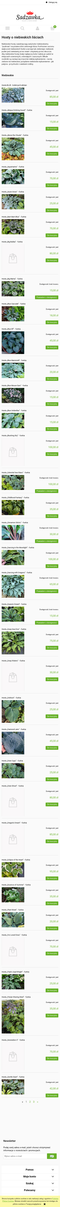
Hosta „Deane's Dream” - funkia (14, 604)
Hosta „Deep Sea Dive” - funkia (14, 629)
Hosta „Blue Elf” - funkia (11, 329)
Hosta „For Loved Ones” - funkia (14, 935)
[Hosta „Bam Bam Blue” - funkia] (13, 226)
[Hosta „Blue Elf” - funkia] (13, 342)
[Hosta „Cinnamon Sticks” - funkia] (13, 532)
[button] (7, 28)
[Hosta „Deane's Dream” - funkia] (13, 614)
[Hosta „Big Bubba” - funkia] (13, 258)
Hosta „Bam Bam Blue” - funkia (14, 217)
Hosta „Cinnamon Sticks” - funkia (15, 522)
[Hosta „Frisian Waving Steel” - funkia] (13, 1016)
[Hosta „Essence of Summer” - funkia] (13, 894)
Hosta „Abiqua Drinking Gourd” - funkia (17, 110)
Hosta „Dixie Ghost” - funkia (13, 786)
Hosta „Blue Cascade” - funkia (13, 304)
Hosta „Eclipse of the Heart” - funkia (16, 860)
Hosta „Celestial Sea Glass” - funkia (16, 472)
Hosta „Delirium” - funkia (11, 698)
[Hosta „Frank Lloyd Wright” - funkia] (13, 981)
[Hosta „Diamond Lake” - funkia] (13, 743)
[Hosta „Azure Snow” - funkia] (13, 201)
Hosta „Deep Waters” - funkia (13, 661)
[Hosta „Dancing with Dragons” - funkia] (13, 586)
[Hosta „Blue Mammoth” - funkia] (13, 370)
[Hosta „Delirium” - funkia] (13, 711)
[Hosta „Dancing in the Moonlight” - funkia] (13, 557)
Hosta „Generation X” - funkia (13, 1040)
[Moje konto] (37, 28)
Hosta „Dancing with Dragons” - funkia (17, 573)
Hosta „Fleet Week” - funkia (12, 910)
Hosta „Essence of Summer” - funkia (16, 885)
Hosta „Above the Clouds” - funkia (15, 135)
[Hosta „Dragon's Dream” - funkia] (13, 839)
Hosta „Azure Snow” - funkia (13, 192)
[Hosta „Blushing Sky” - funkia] (13, 452)
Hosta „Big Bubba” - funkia (12, 242)
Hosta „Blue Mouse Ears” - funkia (15, 385)
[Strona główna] (30, 15)
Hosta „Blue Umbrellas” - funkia (14, 410)
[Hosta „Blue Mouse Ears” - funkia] (13, 395)
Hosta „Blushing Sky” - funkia (13, 435)
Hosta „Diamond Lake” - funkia (14, 729)
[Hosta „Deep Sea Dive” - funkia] (13, 643)
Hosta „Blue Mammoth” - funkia (14, 360)
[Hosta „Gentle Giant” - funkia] (13, 1086)
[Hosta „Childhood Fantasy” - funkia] (13, 507)
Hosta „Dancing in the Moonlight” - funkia (18, 548)
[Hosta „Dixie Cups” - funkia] (13, 770)
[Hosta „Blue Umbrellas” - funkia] (13, 420)
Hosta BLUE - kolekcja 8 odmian (14, 85)
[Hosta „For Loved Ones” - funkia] (13, 951)
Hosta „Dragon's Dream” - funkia (14, 823)
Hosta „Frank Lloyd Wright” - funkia (15, 972)
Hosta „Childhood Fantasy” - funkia (15, 497)
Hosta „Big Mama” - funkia (12, 279)
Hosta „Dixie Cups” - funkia (12, 761)
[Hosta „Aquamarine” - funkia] (13, 176)
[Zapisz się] (52, 1156)
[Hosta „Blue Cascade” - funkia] (13, 313)
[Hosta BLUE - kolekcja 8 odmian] (13, 95)
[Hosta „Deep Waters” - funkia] (13, 677)
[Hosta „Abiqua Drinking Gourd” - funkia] (13, 120)
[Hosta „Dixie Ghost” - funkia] (13, 802)
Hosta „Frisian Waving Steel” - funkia (16, 997)
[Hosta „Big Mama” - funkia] (13, 288)
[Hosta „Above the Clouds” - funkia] (13, 149)
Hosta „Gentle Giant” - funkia (13, 1077)
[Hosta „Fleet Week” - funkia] (13, 919)
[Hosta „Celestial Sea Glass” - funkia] (13, 482)
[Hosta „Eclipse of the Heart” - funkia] (13, 869)
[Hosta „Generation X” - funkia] (13, 1056)
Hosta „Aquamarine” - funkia (13, 167)
